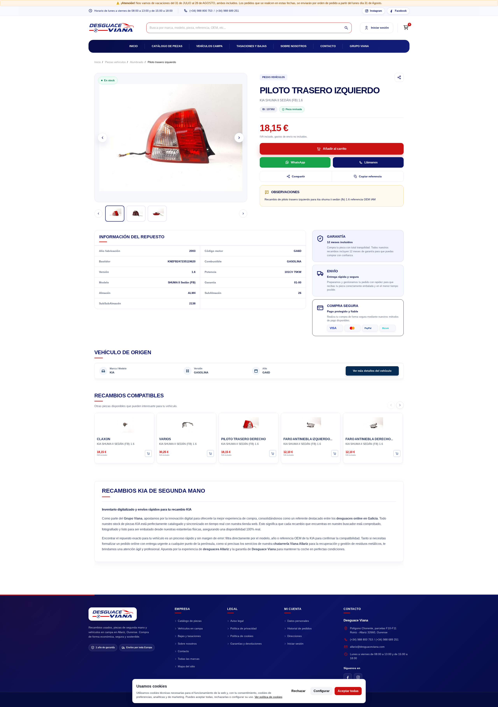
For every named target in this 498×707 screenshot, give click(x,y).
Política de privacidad (243, 628)
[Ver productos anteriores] (391, 405)
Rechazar (298, 691)
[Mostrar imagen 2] (136, 214)
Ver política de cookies (268, 696)
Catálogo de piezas (167, 46)
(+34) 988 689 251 (227, 10)
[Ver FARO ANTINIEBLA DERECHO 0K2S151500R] (397, 453)
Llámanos (371, 162)
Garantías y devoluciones (246, 643)
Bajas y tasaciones (189, 636)
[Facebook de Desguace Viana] (348, 677)
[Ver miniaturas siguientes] (243, 213)
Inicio (133, 46)
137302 (268, 109)
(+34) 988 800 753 (200, 10)
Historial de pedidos (299, 628)
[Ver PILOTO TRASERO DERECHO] (272, 453)
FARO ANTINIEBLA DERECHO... (369, 439)
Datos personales (298, 620)
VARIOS (165, 439)
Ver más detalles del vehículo (372, 370)
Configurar (322, 691)
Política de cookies (241, 636)
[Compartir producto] (399, 77)
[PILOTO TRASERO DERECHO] (248, 424)
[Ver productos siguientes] (400, 405)
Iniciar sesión (295, 643)
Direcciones (294, 636)
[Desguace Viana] (113, 614)
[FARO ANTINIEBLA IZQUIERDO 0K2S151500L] (311, 424)
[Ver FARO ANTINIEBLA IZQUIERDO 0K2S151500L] (334, 453)
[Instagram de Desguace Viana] (358, 677)
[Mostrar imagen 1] (114, 214)
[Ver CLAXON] (148, 453)
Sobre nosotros (293, 46)
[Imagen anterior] (102, 137)
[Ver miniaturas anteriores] (98, 213)
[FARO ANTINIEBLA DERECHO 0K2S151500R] (373, 424)
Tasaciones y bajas (252, 46)
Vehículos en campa (190, 628)
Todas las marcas (188, 658)
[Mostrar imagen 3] (157, 214)
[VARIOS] (186, 424)
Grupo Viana (359, 46)
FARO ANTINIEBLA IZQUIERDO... (307, 439)
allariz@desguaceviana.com (367, 646)
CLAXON (103, 439)
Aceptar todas (348, 691)
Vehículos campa (209, 46)
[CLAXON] (124, 424)
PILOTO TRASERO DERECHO (243, 439)
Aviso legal (237, 620)
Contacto (328, 46)
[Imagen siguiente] (239, 137)
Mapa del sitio (186, 666)
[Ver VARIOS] (210, 453)
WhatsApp (298, 162)
